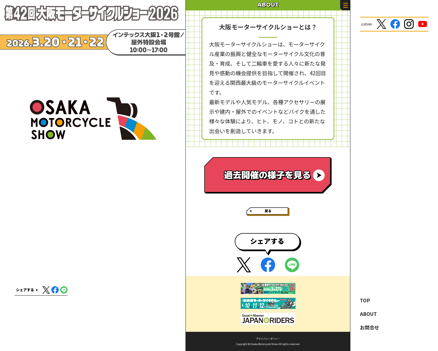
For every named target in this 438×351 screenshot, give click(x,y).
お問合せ (369, 327)
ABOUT (368, 313)
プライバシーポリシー (268, 338)
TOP (365, 300)
